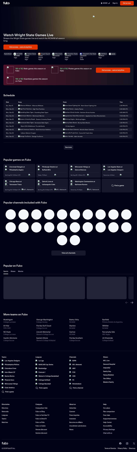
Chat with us (107, 433)
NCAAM (19, 54)
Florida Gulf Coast (43, 326)
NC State (7, 332)
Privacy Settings (109, 429)
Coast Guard (45, 54)
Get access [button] (127, 3)
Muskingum (8, 320)
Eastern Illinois (42, 338)
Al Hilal (6, 326)
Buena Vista (74, 320)
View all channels (68, 253)
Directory (132, 448)
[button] (126, 302)
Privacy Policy (122, 448)
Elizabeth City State (89, 54)
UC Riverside (107, 338)
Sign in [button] (115, 3)
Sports (5, 271)
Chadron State (72, 54)
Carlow (72, 332)
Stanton (72, 326)
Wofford (104, 54)
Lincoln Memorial (43, 332)
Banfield (105, 320)
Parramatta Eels (108, 332)
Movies (20, 271)
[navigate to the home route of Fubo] (6, 3)
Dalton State (31, 54)
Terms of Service (110, 448)
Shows (13, 271)
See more (68, 147)
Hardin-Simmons (10, 338)
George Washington (44, 320)
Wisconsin (58, 54)
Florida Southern (76, 338)
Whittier (105, 326)
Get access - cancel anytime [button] (20, 47)
